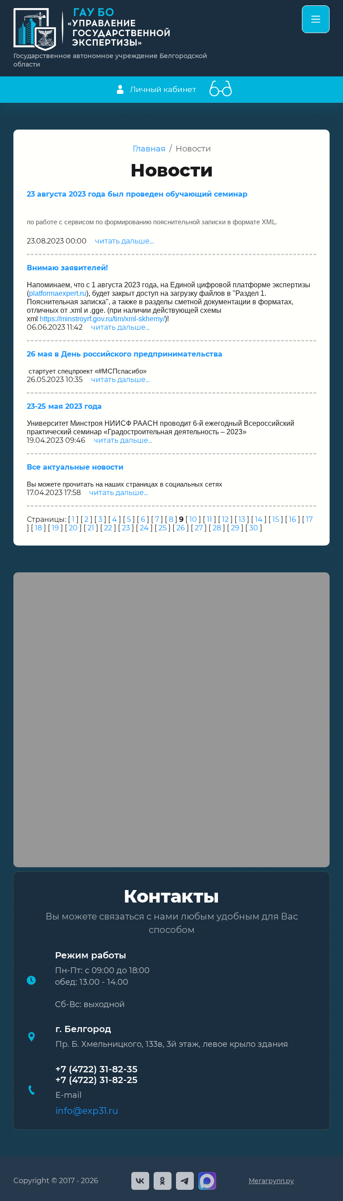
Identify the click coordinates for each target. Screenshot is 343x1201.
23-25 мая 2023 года (64, 406)
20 (73, 528)
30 (253, 528)
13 (241, 519)
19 (55, 528)
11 (209, 519)
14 (259, 519)
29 (235, 528)
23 (126, 528)
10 (193, 519)
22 (108, 528)
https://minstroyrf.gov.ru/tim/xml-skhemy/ (102, 319)
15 (275, 519)
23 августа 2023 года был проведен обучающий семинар (137, 194)
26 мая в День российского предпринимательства (124, 354)
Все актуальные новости (75, 467)
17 (309, 519)
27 (199, 528)
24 (144, 528)
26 (180, 528)
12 (225, 519)
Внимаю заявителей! (67, 268)
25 (163, 528)
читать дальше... (124, 241)
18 (38, 528)
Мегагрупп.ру (271, 1181)
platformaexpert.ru (57, 293)
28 (217, 528)
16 (292, 519)
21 (91, 528)
